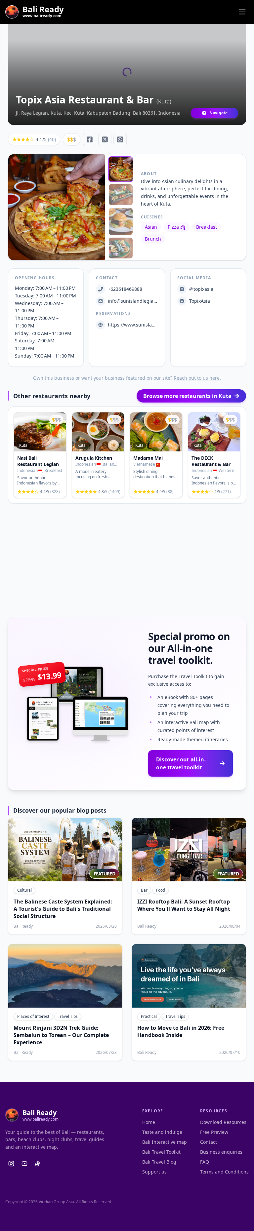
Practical (149, 1016)
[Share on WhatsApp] (120, 139)
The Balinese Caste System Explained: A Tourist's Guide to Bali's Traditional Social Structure (63, 909)
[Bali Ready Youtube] (24, 1164)
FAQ (204, 1162)
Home (148, 1122)
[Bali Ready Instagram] (11, 1164)
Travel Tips (68, 1016)
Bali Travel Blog (159, 1162)
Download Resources (223, 1122)
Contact (208, 1142)
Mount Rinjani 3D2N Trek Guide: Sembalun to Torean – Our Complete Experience (61, 1035)
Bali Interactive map (164, 1142)
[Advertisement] (128, 560)
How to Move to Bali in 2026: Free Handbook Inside (180, 1031)
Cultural (24, 890)
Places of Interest (33, 1016)
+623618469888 (125, 289)
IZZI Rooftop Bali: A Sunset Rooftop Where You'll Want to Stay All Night (183, 905)
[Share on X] (104, 139)
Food (160, 890)
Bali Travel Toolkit (161, 1152)
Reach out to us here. (197, 378)
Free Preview (214, 1132)
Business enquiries (221, 1152)
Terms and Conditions (224, 1172)
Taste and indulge (162, 1132)
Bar (144, 890)
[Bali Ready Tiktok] (38, 1164)
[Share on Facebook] (89, 139)
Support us (154, 1172)
